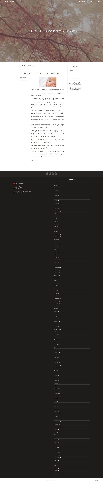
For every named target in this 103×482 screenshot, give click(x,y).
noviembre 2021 (57, 329)
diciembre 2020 (57, 357)
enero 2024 (56, 262)
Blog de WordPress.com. (51, 480)
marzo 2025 (56, 226)
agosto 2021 (56, 336)
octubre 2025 (56, 208)
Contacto (98, 1)
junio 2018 (55, 434)
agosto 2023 (56, 275)
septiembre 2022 (57, 303)
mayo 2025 (56, 221)
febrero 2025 (56, 229)
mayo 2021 (56, 344)
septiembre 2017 (57, 457)
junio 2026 (56, 187)
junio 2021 (55, 342)
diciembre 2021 (56, 326)
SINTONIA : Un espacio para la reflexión (51, 31)
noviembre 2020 (57, 360)
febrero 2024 (56, 259)
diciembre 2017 (56, 450)
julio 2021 (55, 339)
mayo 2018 (56, 437)
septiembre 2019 (57, 396)
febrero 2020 (56, 383)
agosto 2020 (56, 367)
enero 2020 (56, 385)
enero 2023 (56, 293)
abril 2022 (55, 316)
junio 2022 (56, 311)
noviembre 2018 (57, 421)
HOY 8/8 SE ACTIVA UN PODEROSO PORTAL (22, 191)
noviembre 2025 (57, 205)
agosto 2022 (56, 306)
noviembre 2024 (57, 236)
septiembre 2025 (57, 211)
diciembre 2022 (56, 295)
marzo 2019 (56, 411)
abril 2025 (55, 223)
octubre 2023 (56, 270)
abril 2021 (55, 347)
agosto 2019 (56, 398)
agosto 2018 (56, 429)
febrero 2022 (56, 321)
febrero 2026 (56, 198)
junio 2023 (56, 280)
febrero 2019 (56, 414)
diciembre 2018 (56, 419)
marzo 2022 (56, 318)
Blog (78, 1)
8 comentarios (23, 81)
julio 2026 (55, 185)
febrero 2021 (56, 352)
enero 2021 (56, 354)
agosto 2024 (56, 244)
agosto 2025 (56, 213)
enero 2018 (56, 447)
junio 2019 (55, 403)
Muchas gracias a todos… (19, 190)
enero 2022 (56, 324)
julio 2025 (55, 216)
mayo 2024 (56, 252)
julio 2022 (55, 308)
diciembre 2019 (56, 388)
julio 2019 (55, 401)
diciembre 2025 (56, 203)
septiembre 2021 (57, 334)
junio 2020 (56, 372)
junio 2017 (55, 465)
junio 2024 (56, 249)
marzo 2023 (56, 288)
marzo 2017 (56, 470)
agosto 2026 (56, 182)
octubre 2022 (56, 301)
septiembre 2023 (57, 272)
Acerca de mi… (90, 1)
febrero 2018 (56, 444)
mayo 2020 (56, 375)
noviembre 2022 (57, 298)
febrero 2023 (56, 290)
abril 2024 (55, 254)
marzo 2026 (56, 195)
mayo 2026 (56, 190)
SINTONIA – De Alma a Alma (8, 1)
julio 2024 (55, 247)
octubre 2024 (56, 239)
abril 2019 (55, 408)
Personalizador (76, 90)
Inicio (83, 1)
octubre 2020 (56, 362)
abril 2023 (55, 285)
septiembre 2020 (57, 365)
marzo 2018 (56, 442)
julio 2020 (55, 370)
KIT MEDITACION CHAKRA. (19, 192)
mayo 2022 (56, 313)
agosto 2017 (56, 460)
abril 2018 (55, 439)
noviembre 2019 (57, 390)
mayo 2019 (56, 406)
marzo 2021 (56, 349)
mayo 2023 (56, 282)
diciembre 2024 (57, 234)
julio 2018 (55, 432)
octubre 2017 (56, 455)
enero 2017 (56, 473)
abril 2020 (55, 378)
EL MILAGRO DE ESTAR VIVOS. (40, 73)
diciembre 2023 (56, 265)
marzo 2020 (56, 380)
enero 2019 (56, 416)
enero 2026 (56, 200)
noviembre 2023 (57, 267)
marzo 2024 (56, 257)
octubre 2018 (56, 424)
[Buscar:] (75, 70)
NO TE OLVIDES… (17, 188)
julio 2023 (55, 277)
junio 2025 (56, 218)
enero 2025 (56, 231)
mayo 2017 (56, 468)
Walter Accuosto (24, 80)
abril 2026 (55, 193)
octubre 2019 (56, 393)
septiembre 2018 (57, 426)
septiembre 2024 (57, 241)
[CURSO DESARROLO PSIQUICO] (47, 173)
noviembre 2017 (57, 452)
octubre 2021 (56, 331)
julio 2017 (55, 462)
